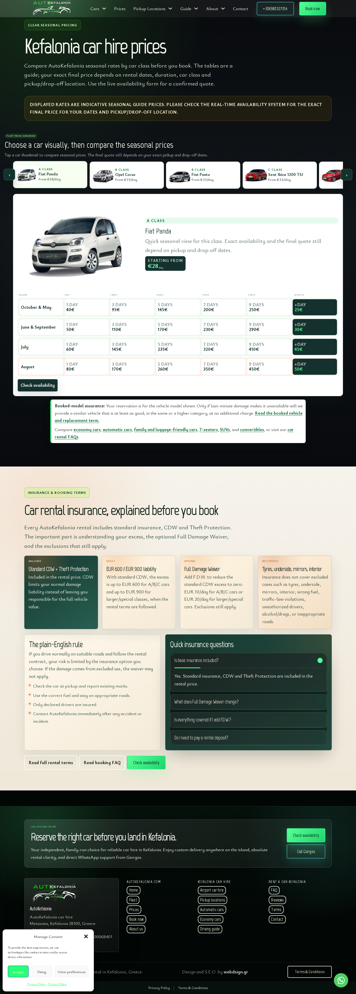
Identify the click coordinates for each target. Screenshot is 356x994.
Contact (240, 8)
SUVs (225, 429)
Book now (312, 8)
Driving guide (210, 928)
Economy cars (210, 919)
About (212, 8)
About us (136, 928)
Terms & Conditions (309, 971)
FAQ (274, 890)
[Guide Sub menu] (196, 8)
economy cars (87, 429)
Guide (185, 8)
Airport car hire (212, 890)
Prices (120, 8)
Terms (276, 909)
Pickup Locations (149, 8)
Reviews (277, 900)
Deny (41, 971)
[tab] (50, 174)
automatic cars (117, 429)
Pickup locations (212, 900)
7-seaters (208, 429)
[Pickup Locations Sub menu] (170, 8)
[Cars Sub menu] (104, 8)
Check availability (38, 385)
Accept (18, 971)
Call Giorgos (306, 851)
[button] (86, 936)
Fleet (133, 900)
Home (133, 890)
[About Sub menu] (223, 8)
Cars (94, 8)
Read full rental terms (51, 762)
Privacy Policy (36, 984)
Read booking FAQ (102, 762)
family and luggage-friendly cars (165, 429)
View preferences (72, 971)
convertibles (252, 429)
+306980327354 (275, 8)
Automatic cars (212, 909)
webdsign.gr (236, 971)
